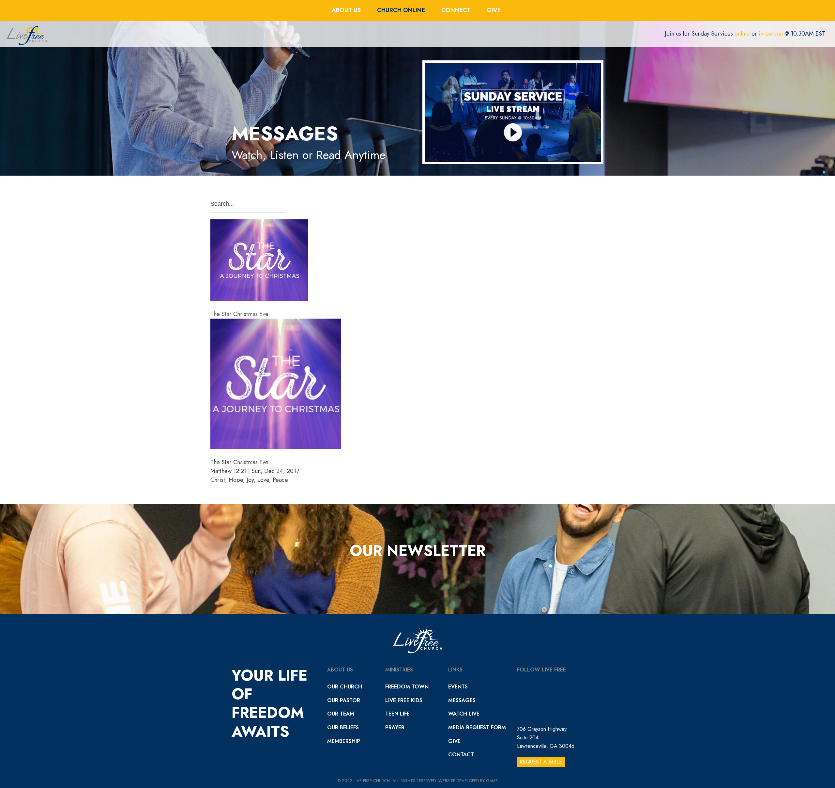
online (742, 33)
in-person (771, 33)
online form (273, 571)
